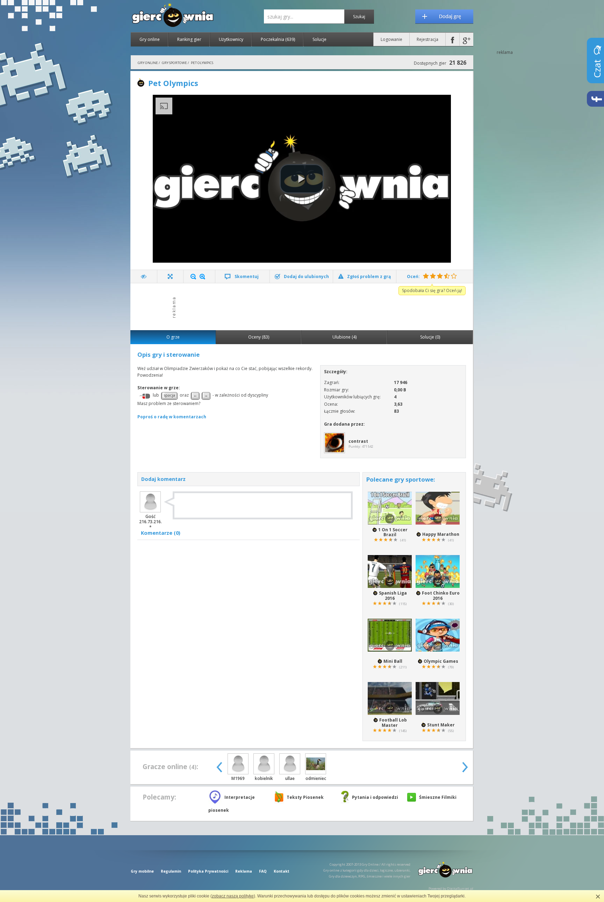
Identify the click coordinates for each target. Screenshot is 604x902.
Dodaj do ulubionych (306, 276)
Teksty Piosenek (305, 797)
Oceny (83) (258, 337)
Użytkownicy (231, 39)
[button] (302, 178)
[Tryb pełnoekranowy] (170, 276)
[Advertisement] (304, 306)
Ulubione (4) (344, 337)
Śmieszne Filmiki (437, 797)
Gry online (149, 39)
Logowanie (391, 39)
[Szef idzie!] (143, 276)
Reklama (243, 871)
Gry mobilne (142, 871)
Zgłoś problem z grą (369, 276)
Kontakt (281, 871)
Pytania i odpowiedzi (375, 797)
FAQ (263, 871)
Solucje (319, 39)
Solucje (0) (430, 337)
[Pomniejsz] (193, 276)
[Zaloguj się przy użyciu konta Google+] (466, 39)
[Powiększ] (202, 276)
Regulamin (171, 871)
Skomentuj (247, 276)
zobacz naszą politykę (233, 896)
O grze (173, 337)
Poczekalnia (278, 39)
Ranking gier (189, 39)
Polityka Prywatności (208, 871)
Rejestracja (427, 39)
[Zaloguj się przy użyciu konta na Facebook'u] (452, 39)
